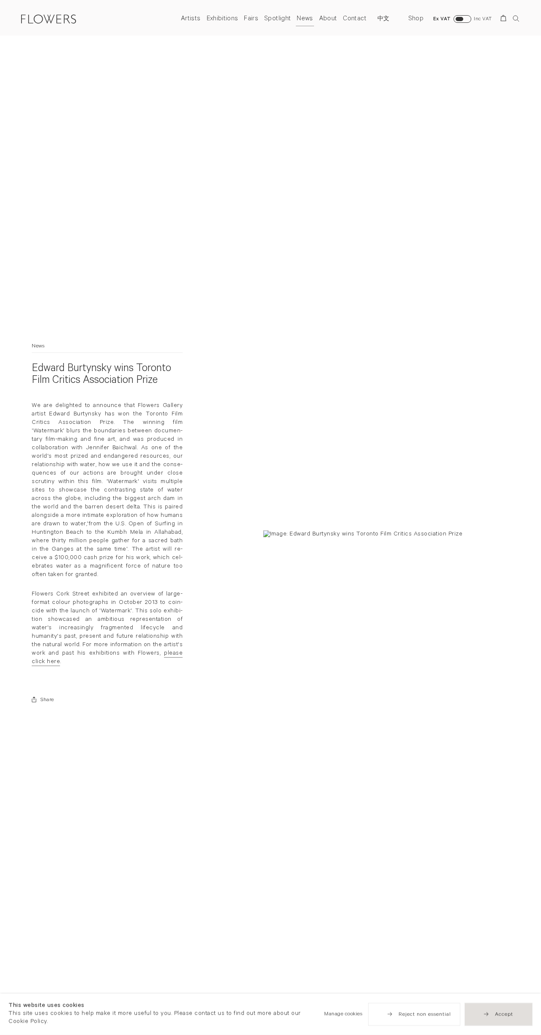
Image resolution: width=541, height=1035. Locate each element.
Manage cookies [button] (343, 1014)
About (328, 19)
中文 (383, 19)
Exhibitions (222, 19)
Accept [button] (504, 1015)
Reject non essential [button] (425, 1015)
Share (47, 700)
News (305, 19)
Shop (416, 19)
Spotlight (277, 19)
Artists (190, 19)
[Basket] (504, 20)
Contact (354, 19)
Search (516, 18)
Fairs (251, 19)
